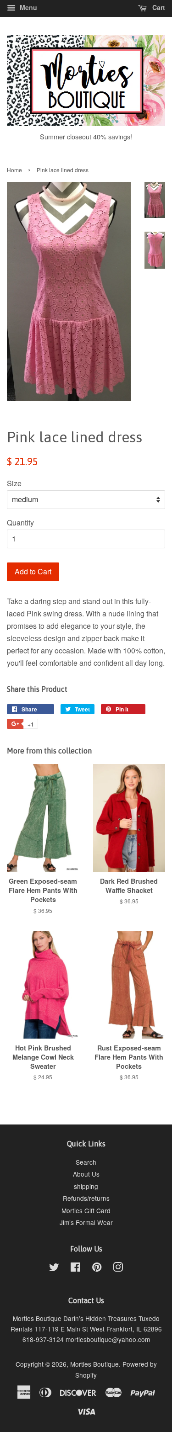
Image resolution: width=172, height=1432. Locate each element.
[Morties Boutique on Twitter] (54, 1268)
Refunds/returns (86, 1198)
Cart (157, 7)
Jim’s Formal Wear (86, 1222)
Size (14, 483)
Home (14, 170)
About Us (86, 1173)
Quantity (20, 522)
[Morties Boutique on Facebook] (75, 1268)
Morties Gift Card (86, 1210)
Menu (27, 7)
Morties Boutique (94, 1363)
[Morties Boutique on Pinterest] (97, 1268)
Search (86, 1162)
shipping (86, 1186)
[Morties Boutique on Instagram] (118, 1268)
